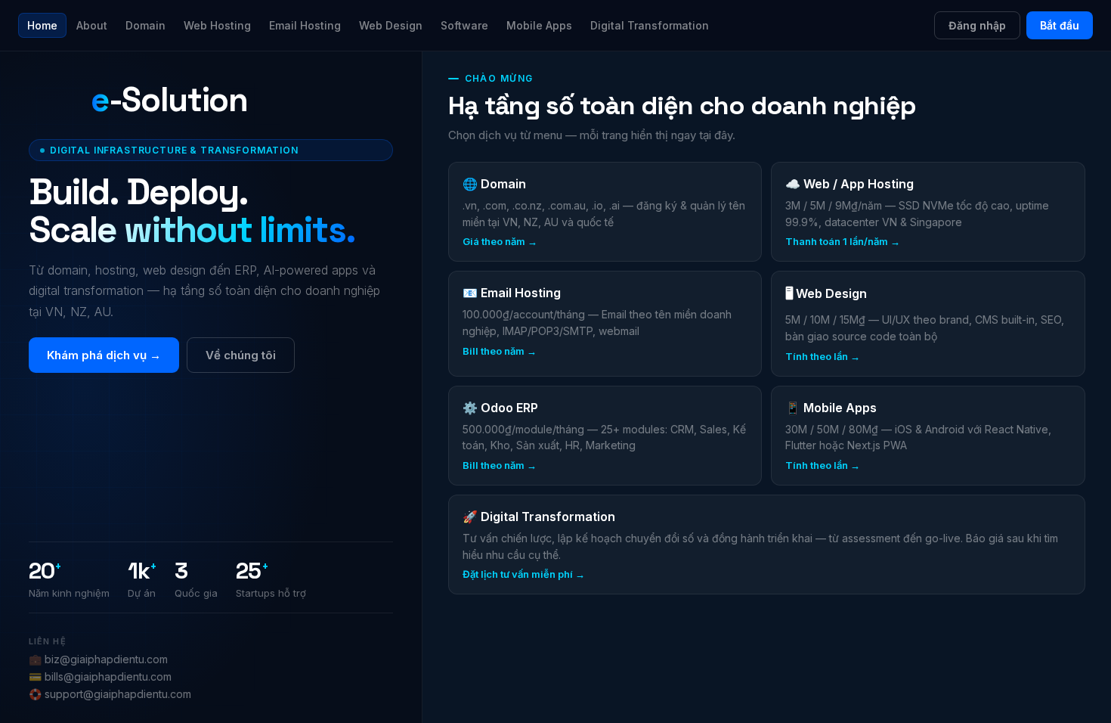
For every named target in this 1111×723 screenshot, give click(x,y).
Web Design (390, 25)
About (91, 25)
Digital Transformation (649, 25)
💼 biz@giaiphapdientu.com (98, 659)
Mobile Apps (539, 25)
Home (42, 25)
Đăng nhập (977, 25)
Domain (145, 25)
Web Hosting (217, 25)
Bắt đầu (1059, 25)
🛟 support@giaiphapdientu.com (110, 693)
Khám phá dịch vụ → (104, 355)
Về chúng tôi (241, 355)
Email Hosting (305, 25)
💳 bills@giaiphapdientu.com (100, 676)
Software (464, 25)
